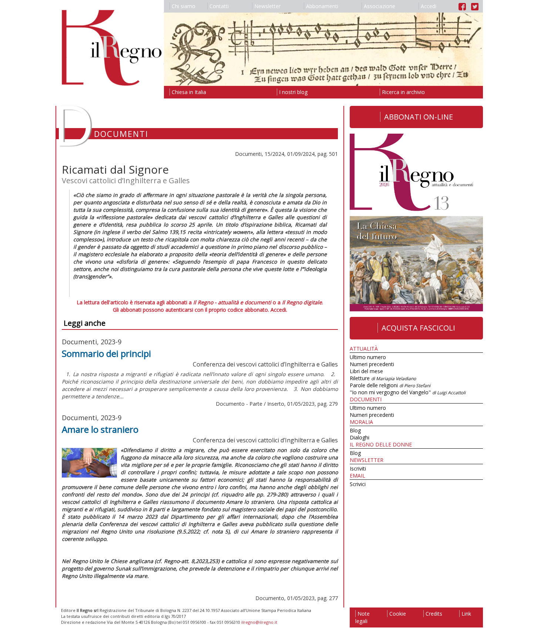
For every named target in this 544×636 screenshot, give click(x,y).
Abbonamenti (322, 6)
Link (466, 613)
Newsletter (267, 6)
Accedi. (279, 309)
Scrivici (358, 484)
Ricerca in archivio (403, 92)
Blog (355, 430)
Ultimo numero (368, 357)
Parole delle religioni (390, 385)
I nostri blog (293, 92)
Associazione (379, 6)
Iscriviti (358, 468)
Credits (434, 613)
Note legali (362, 617)
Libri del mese (366, 371)
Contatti (219, 6)
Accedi (428, 6)
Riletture (383, 378)
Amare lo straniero (100, 429)
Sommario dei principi (106, 353)
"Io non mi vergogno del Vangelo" (408, 392)
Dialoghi (359, 437)
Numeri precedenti (372, 364)
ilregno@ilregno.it (259, 622)
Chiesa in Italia (189, 92)
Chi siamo (183, 6)
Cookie (397, 613)
